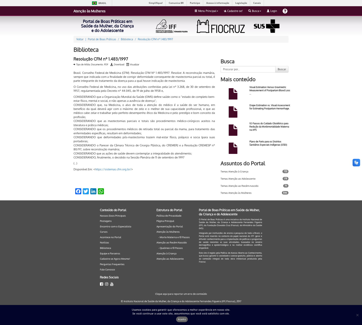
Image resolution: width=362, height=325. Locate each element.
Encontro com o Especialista (115, 226)
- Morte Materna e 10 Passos (174, 237)
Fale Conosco (107, 269)
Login (273, 10)
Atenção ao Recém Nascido (171, 242)
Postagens (106, 220)
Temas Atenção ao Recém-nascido (239, 185)
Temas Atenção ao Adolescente (238, 178)
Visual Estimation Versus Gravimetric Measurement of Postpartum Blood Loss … (269, 90)
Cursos (103, 231)
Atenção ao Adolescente (170, 258)
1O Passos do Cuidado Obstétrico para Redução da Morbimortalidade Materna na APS (269, 126)
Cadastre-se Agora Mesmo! (115, 258)
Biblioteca (105, 247)
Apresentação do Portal (169, 226)
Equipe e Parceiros (110, 253)
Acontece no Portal (110, 237)
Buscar (282, 69)
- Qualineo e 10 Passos (170, 247)
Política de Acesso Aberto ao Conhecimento (241, 253)
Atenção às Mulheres (89, 11)
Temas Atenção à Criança (234, 171)
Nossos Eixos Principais (113, 215)
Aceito (182, 319)
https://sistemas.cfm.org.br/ (113, 169)
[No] (357, 315)
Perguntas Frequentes (112, 264)
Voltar (80, 39)
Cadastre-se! (235, 10)
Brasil (98, 3)
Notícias (104, 242)
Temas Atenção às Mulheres (236, 192)
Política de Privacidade (168, 215)
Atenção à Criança (166, 253)
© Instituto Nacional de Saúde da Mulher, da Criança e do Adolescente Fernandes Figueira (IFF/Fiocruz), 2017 (181, 301)
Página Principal (165, 220)
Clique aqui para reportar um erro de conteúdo (181, 293)
